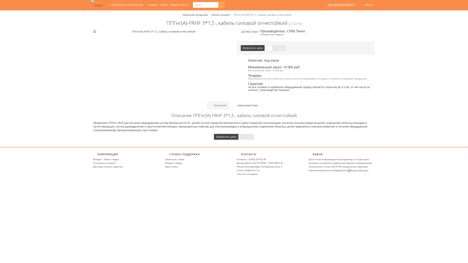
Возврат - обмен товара (106, 159)
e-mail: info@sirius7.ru (248, 170)
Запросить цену (253, 48)
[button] (339, 5)
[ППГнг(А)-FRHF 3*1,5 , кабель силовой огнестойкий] (162, 31)
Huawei (152, 5)
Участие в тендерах (247, 174)
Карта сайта (171, 166)
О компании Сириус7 (104, 163)
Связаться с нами (174, 159)
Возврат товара (173, 163)
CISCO (163, 5)
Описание (220, 105)
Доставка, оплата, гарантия (108, 166)
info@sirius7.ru (179, 5)
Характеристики (247, 105)
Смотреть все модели (272, 34)
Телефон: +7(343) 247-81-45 (251, 159)
